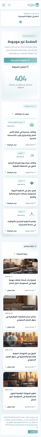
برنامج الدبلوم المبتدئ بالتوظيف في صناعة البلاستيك (21, 223)
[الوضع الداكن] (3, 5)
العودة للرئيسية (19, 60)
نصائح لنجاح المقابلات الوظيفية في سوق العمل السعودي (21, 318)
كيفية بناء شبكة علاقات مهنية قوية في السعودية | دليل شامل (22, 281)
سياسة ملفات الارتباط (17, 424)
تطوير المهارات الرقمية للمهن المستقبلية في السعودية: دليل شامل (22, 396)
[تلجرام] (20, 21)
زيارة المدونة (22, 254)
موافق (33, 431)
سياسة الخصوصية (32, 424)
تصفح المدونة (19, 67)
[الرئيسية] (33, 5)
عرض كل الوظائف (22, 114)
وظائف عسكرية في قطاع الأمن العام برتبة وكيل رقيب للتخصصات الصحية (21, 135)
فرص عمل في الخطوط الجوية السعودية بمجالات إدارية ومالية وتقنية (22, 194)
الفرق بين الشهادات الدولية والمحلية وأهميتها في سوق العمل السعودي (21, 357)
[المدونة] (9, 5)
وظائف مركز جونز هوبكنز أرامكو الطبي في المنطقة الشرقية (22, 164)
